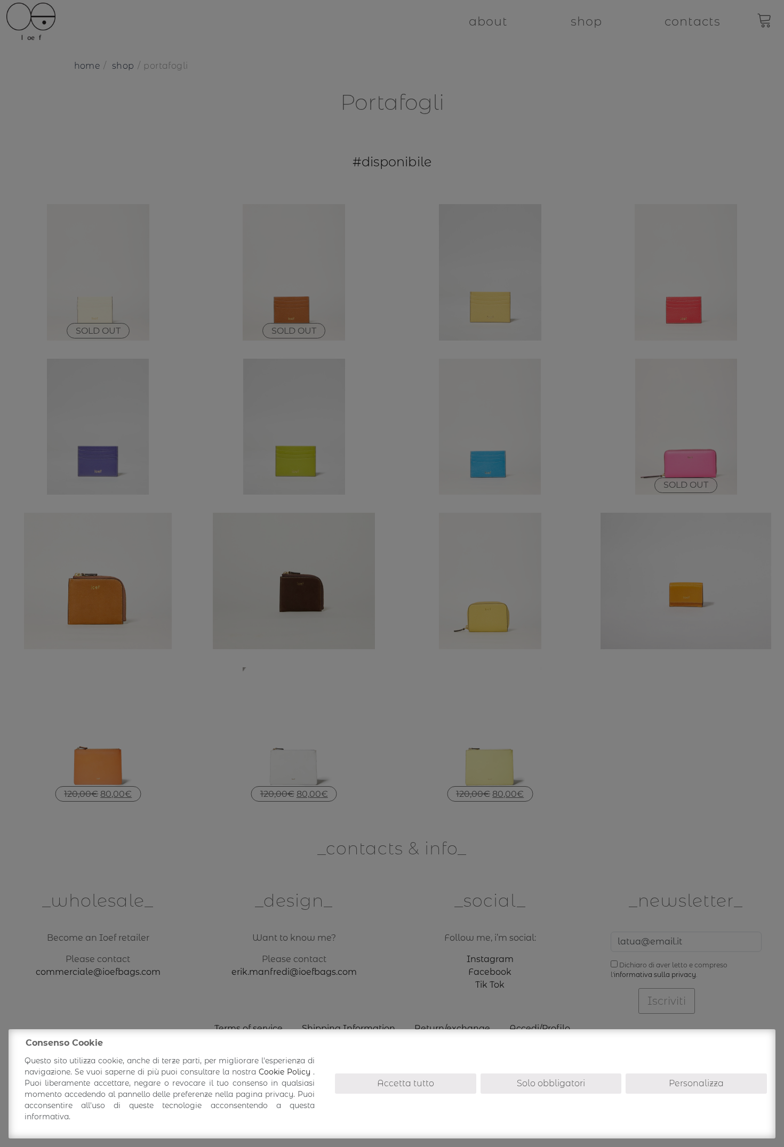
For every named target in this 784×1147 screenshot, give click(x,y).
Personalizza (696, 1083)
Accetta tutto (405, 1083)
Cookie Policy (286, 1072)
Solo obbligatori (551, 1083)
